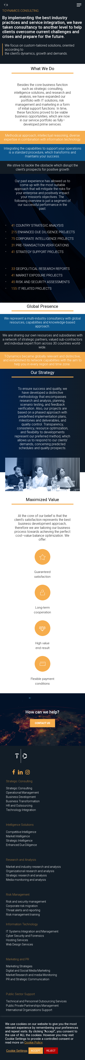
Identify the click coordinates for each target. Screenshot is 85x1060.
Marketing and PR (17, 959)
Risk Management (18, 894)
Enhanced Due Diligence (21, 845)
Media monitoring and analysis (26, 879)
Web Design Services (19, 944)
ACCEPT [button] (35, 1050)
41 (13, 225)
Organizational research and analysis (30, 871)
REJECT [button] (50, 1050)
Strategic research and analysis (26, 875)
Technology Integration (21, 810)
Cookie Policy (33, 1042)
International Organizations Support (29, 1010)
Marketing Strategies (19, 966)
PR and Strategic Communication (27, 979)
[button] (79, 5)
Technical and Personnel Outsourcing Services (36, 1001)
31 (13, 245)
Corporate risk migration (22, 906)
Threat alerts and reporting (23, 910)
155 (14, 288)
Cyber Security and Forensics (25, 935)
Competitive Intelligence (21, 832)
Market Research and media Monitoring (31, 975)
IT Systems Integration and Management (32, 931)
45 (13, 282)
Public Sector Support (20, 994)
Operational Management (22, 792)
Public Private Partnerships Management (32, 1005)
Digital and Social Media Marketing (28, 970)
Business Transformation (23, 801)
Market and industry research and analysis (33, 866)
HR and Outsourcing (19, 805)
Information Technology (22, 924)
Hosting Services (17, 940)
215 (14, 232)
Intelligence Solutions (20, 825)
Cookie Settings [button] (16, 1051)
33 (13, 269)
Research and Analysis (21, 860)
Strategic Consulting (19, 781)
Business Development (21, 797)
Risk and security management (26, 901)
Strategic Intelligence (19, 840)
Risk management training (23, 914)
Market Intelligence (18, 836)
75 (13, 239)
